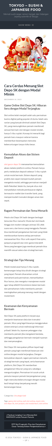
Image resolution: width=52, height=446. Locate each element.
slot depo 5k (9, 403)
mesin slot (40, 401)
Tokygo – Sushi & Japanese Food (26, 7)
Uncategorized (20, 396)
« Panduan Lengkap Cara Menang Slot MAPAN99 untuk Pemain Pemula (21, 416)
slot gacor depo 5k (12, 164)
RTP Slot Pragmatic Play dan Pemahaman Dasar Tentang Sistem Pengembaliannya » (29, 425)
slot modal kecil (31, 403)
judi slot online (29, 401)
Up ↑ (27, 440)
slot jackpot (20, 403)
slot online (43, 403)
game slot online (15, 401)
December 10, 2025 (13, 99)
